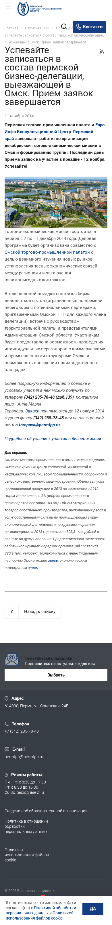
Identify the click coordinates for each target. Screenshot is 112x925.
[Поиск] (64, 27)
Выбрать (56, 675)
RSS (101, 51)
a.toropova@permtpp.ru (38, 424)
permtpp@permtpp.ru (24, 756)
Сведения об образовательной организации (46, 811)
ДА (93, 908)
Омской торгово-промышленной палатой (47, 252)
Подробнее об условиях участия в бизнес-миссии (53, 438)
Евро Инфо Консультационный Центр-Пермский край (55, 131)
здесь (53, 560)
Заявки (32, 411)
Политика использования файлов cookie (27, 854)
